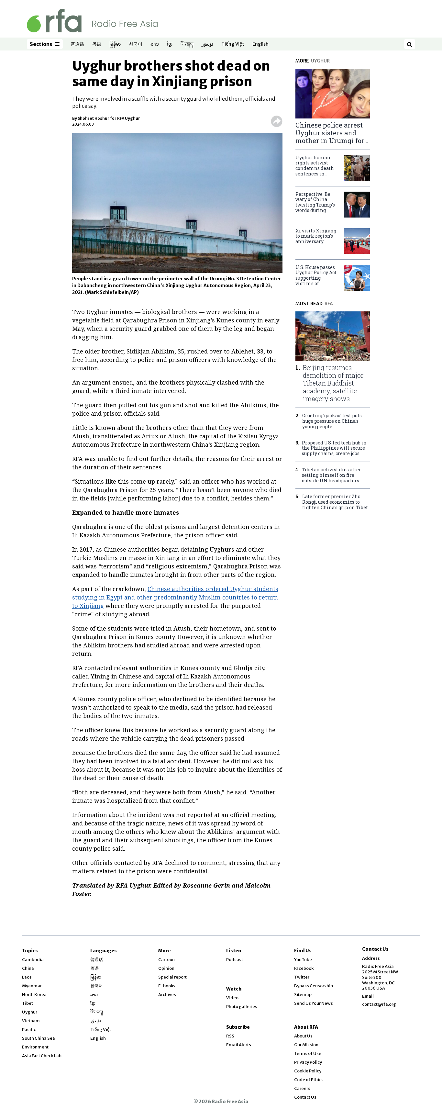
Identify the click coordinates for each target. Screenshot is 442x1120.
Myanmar (32, 986)
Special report (172, 977)
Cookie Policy (307, 1071)
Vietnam (31, 1021)
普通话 (77, 44)
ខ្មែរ (169, 44)
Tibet (27, 1003)
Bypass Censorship (313, 986)
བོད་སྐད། (187, 44)
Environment (35, 1047)
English (260, 44)
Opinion (166, 968)
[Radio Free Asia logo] (92, 20)
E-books (166, 986)
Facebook (304, 968)
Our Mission (306, 1044)
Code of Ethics (309, 1079)
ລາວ (154, 44)
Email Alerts (238, 1044)
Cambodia (33, 959)
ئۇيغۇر (207, 44)
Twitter (301, 977)
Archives (167, 994)
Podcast (234, 959)
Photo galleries (241, 1006)
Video (232, 998)
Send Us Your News (313, 1003)
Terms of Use (307, 1053)
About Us (303, 1036)
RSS (230, 1036)
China (28, 968)
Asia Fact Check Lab (41, 1055)
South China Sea (38, 1038)
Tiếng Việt (232, 44)
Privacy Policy (308, 1062)
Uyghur (29, 1012)
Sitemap (303, 994)
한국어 (135, 44)
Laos (27, 977)
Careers (302, 1088)
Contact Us (305, 1097)
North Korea (34, 994)
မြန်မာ (115, 44)
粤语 (96, 44)
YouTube (303, 959)
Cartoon (166, 959)
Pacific (29, 1029)
